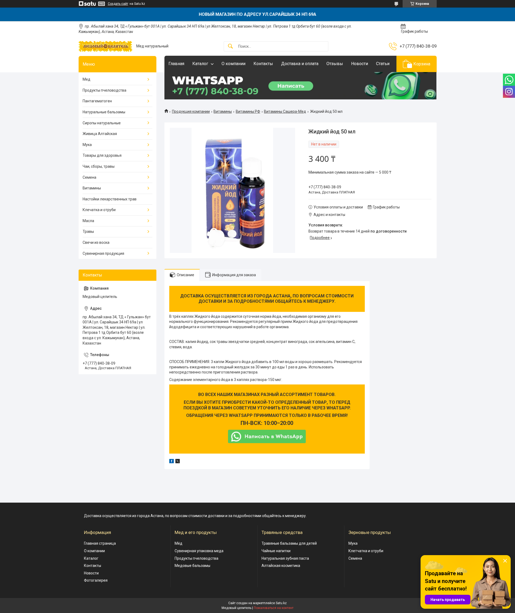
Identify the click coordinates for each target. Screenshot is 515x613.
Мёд (178, 543)
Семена (89, 177)
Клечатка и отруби (99, 210)
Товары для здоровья (102, 155)
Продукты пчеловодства (104, 90)
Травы (88, 231)
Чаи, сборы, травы (99, 166)
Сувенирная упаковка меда (199, 551)
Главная (176, 63)
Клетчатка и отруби (365, 551)
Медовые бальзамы (192, 565)
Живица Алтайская (100, 134)
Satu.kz (281, 603)
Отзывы (334, 63)
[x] (177, 462)
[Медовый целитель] (105, 46)
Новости (359, 63)
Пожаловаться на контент (273, 608)
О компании (233, 63)
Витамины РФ (248, 111)
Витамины (223, 111)
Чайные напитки (276, 551)
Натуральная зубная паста (285, 558)
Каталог (200, 63)
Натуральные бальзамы (104, 112)
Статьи (382, 63)
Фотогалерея (96, 580)
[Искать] (230, 46)
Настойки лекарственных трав (110, 199)
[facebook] (171, 462)
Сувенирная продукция (103, 253)
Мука (87, 145)
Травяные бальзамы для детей (289, 543)
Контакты (263, 63)
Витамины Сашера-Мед (285, 111)
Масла (88, 221)
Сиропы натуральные (102, 123)
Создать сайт (118, 4)
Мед (86, 79)
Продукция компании (191, 111)
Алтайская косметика (281, 565)
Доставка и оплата (299, 63)
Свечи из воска (96, 242)
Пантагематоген (97, 101)
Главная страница (100, 543)
